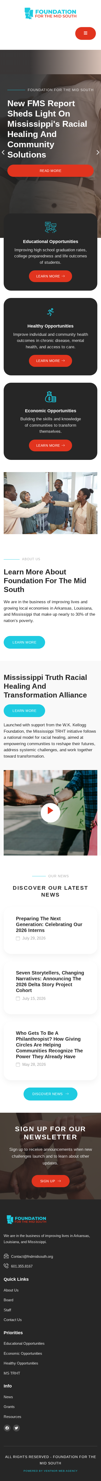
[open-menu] (85, 33)
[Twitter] (16, 1428)
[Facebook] (7, 1428)
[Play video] (50, 813)
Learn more (48, 276)
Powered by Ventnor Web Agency (51, 1471)
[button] (3, 152)
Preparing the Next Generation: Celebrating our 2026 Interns (49, 924)
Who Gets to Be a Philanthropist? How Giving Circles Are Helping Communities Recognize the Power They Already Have (49, 1044)
